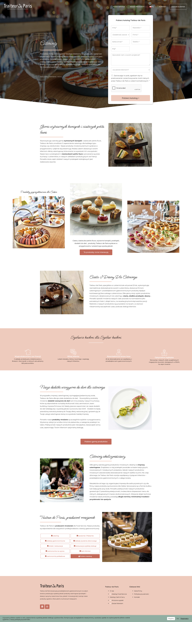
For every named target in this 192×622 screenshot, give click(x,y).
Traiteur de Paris (44, 76)
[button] (178, 7)
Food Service (53, 76)
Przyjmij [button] (171, 618)
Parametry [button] (184, 618)
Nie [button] (178, 618)
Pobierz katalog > (130, 98)
